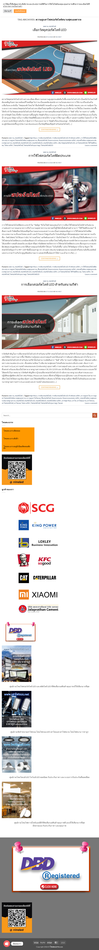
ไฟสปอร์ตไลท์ (18, 145)
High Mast (33, 138)
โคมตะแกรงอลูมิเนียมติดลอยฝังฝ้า (17, 447)
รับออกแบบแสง (53, 140)
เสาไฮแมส (17, 403)
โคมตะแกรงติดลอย (12, 431)
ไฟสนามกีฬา (8, 145)
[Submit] (94, 415)
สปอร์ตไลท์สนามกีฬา (50, 143)
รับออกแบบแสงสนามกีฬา (67, 140)
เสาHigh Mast (66, 401)
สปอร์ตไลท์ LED (26, 143)
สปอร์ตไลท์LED (37, 143)
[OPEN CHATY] (7, 943)
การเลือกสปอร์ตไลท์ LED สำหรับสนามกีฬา (66, 138)
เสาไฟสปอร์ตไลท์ (81, 143)
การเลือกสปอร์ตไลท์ (44, 138)
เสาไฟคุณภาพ (81, 401)
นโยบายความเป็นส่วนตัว (12, 6)
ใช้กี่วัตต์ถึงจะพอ (75, 272)
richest (58, 37)
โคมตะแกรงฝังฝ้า (11, 439)
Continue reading (49, 129)
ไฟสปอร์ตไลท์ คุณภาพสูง (32, 145)
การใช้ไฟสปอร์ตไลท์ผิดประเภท (49, 155)
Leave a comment (91, 145)
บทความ (45, 26)
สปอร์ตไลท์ (52, 26)
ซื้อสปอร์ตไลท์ (42, 140)
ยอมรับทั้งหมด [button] (20, 11)
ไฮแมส (60, 403)
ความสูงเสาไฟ (85, 396)
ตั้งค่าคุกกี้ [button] (7, 11)
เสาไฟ (74, 401)
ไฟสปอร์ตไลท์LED (47, 145)
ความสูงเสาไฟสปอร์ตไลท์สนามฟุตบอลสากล (22, 140)
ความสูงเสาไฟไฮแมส (34, 398)
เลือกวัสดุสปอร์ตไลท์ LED (49, 30)
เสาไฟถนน (90, 401)
